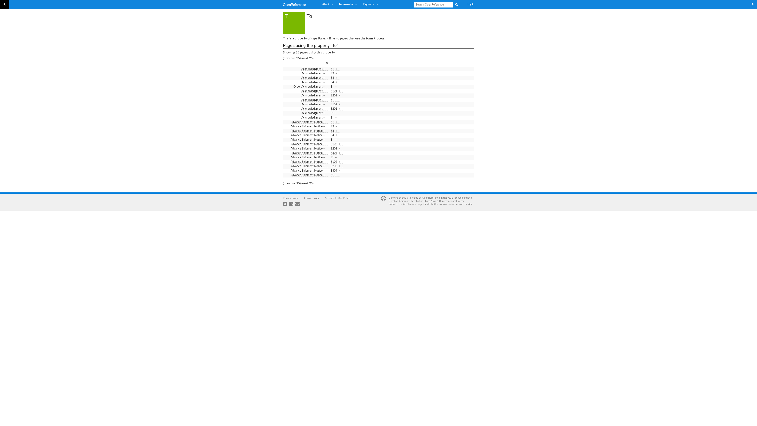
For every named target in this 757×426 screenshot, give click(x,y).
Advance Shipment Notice (307, 122)
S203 (334, 148)
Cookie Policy (311, 198)
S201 (334, 95)
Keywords (368, 4)
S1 (332, 69)
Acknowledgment (312, 69)
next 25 (307, 58)
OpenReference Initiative (436, 198)
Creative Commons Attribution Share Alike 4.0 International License (427, 201)
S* (332, 86)
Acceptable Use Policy (337, 198)
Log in (470, 4)
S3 (332, 78)
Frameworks (346, 4)
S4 (332, 82)
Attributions (409, 204)
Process (379, 38)
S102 (334, 144)
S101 (334, 91)
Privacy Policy (290, 198)
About (325, 4)
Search (456, 4)
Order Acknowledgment (308, 86)
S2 (332, 73)
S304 (334, 153)
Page (321, 38)
